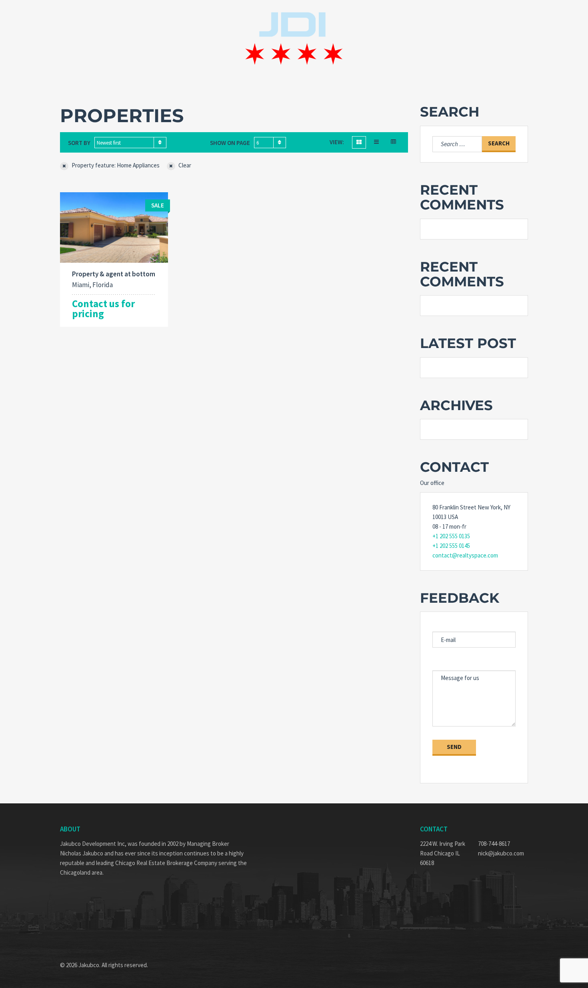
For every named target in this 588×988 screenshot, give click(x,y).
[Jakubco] (294, 39)
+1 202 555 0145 (451, 545)
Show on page (230, 143)
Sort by (79, 143)
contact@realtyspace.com (465, 555)
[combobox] (130, 142)
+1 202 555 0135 (451, 536)
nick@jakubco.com (501, 853)
